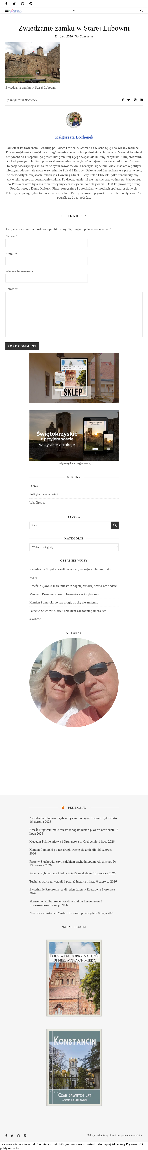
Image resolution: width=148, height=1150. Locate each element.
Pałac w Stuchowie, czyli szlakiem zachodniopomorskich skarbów (72, 861)
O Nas (33, 486)
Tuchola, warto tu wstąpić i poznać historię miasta (62, 881)
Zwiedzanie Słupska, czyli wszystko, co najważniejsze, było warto (73, 818)
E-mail (11, 254)
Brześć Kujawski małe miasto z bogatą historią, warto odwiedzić (73, 586)
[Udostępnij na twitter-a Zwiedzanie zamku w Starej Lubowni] (129, 99)
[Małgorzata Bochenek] (74, 127)
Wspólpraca (37, 502)
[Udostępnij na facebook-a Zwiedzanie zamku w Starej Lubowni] (123, 99)
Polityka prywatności (43, 494)
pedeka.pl (77, 807)
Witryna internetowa (19, 271)
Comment (11, 289)
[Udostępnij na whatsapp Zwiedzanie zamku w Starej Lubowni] (141, 99)
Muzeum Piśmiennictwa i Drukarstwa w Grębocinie (64, 594)
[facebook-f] (6, 4)
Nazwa (11, 236)
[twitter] (14, 4)
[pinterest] (30, 4)
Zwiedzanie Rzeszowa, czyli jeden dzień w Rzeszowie (65, 889)
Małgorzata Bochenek (23, 99)
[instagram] (22, 4)
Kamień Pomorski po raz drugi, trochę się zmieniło (63, 602)
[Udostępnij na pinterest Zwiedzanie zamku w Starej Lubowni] (135, 99)
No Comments (84, 36)
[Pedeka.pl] (15, 11)
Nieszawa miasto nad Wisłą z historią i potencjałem (63, 913)
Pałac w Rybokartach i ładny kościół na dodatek (60, 873)
